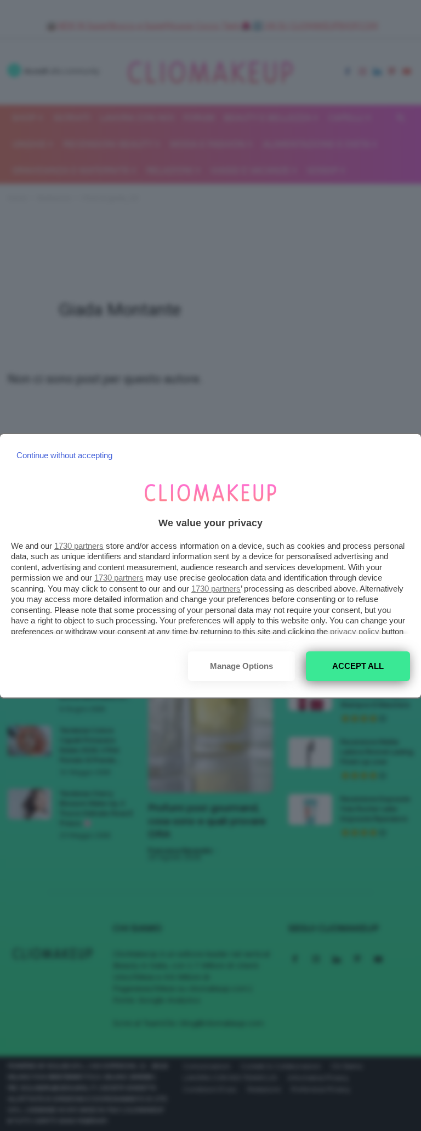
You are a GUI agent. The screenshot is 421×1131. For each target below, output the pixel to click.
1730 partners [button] (79, 545)
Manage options (241, 666)
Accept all (358, 666)
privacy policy (354, 631)
